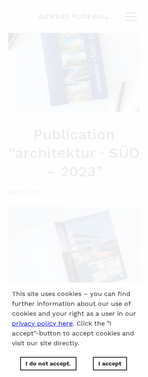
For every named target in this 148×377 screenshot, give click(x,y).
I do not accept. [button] (48, 363)
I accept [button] (109, 363)
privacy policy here (42, 323)
